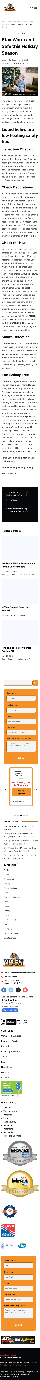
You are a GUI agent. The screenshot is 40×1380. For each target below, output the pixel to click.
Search (35, 683)
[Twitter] (10, 989)
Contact (5, 1077)
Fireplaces (8, 902)
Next (8, 516)
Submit (21, 758)
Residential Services (10, 1041)
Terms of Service (18, 1365)
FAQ (3, 1062)
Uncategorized (10, 938)
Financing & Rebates (11, 1051)
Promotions (6, 1046)
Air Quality (8, 870)
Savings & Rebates (11, 933)
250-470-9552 (11, 977)
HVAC (14, 574)
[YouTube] (25, 989)
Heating (5, 33)
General (7, 906)
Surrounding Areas (12, 1136)
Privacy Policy (4, 1355)
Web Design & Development (21, 1374)
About (4, 1056)
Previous (13, 500)
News (6, 924)
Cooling (7, 884)
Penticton (8, 1115)
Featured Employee (12, 897)
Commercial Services (11, 1036)
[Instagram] (18, 989)
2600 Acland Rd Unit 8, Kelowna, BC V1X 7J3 (14, 982)
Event (6, 893)
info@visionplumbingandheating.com (20, 972)
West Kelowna (10, 1111)
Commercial (9, 879)
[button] (5, 790)
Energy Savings (8, 659)
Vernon (6, 1118)
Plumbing (8, 929)
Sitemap (13, 1355)
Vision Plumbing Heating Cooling (17, 997)
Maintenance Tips (18, 33)
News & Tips (7, 1067)
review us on (9, 1010)
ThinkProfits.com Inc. (11, 1376)
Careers (7, 875)
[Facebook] (3, 989)
